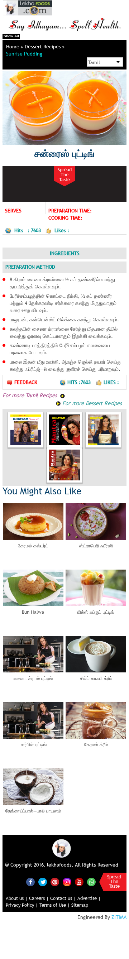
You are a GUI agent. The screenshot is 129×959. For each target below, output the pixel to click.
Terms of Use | (54, 905)
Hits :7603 (79, 382)
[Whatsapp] (91, 882)
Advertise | (89, 898)
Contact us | (63, 898)
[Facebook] (30, 882)
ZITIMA (118, 917)
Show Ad (11, 36)
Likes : (111, 382)
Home (13, 46)
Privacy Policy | (22, 905)
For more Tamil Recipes (30, 395)
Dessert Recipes (43, 46)
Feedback (25, 382)
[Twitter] (42, 882)
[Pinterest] (55, 882)
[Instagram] (67, 881)
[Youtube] (79, 882)
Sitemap (79, 905)
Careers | (39, 898)
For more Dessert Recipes (91, 403)
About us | (17, 898)
